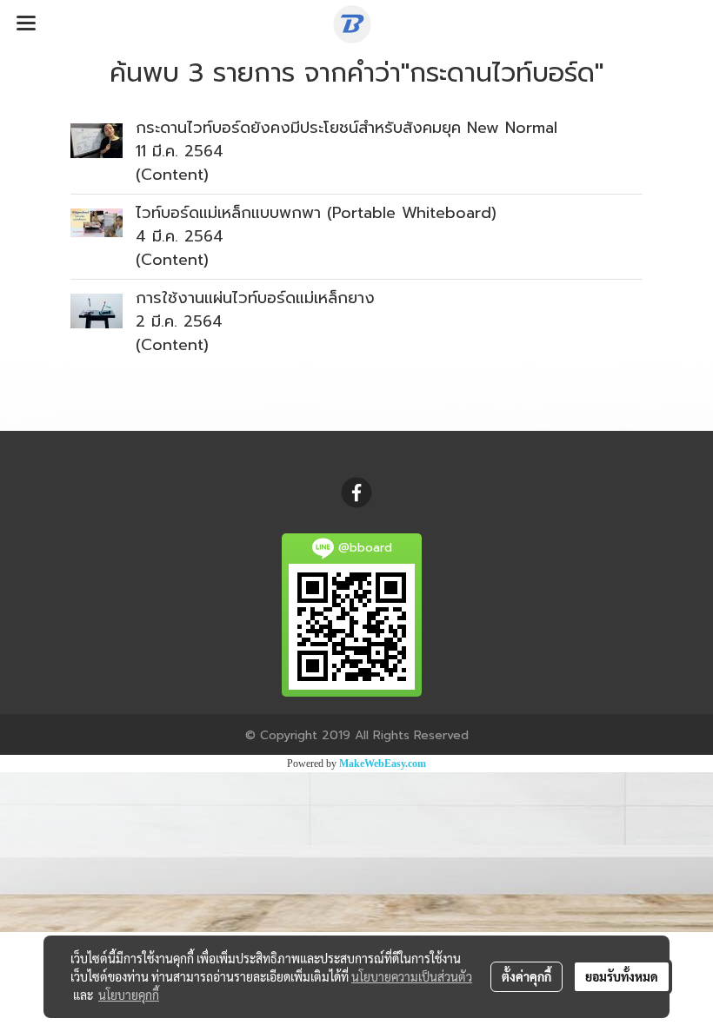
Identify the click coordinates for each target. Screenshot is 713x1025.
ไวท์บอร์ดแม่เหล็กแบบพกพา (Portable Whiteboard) (316, 213)
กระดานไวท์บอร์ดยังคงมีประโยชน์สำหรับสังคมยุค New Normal (346, 128)
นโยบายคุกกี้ (128, 994)
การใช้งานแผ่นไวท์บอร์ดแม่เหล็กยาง (255, 298)
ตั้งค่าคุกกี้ (526, 976)
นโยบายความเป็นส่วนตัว (411, 976)
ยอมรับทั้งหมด (621, 976)
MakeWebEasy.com (382, 763)
